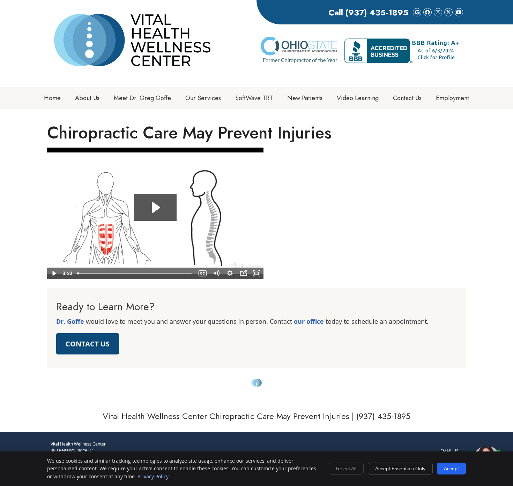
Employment (452, 98)
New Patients (304, 98)
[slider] (135, 273)
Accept (451, 468)
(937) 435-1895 (376, 12)
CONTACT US (88, 344)
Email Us (449, 451)
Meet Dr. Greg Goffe (142, 98)
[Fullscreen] (256, 273)
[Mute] (216, 273)
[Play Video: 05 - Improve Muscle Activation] (155, 207)
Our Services (203, 98)
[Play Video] (54, 273)
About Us (87, 98)
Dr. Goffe (70, 321)
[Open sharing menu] (243, 273)
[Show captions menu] (202, 273)
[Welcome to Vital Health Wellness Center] (132, 64)
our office (309, 321)
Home (52, 98)
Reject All (346, 468)
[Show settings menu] (230, 273)
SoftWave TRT (254, 98)
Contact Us (407, 98)
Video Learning (358, 98)
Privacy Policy (153, 476)
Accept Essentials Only (400, 468)
